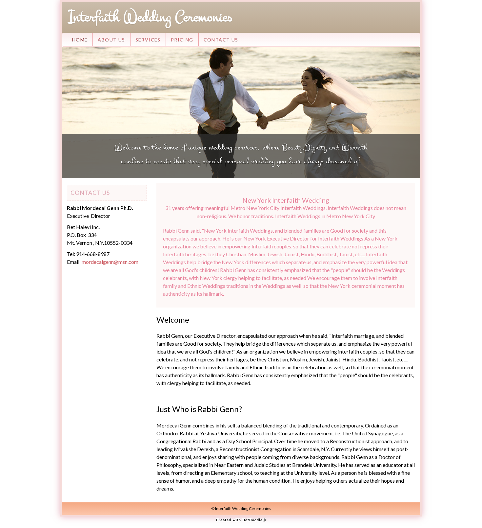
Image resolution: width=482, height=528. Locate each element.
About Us (111, 39)
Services (148, 39)
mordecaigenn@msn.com (110, 262)
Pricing (182, 39)
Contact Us (221, 39)
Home (80, 39)
